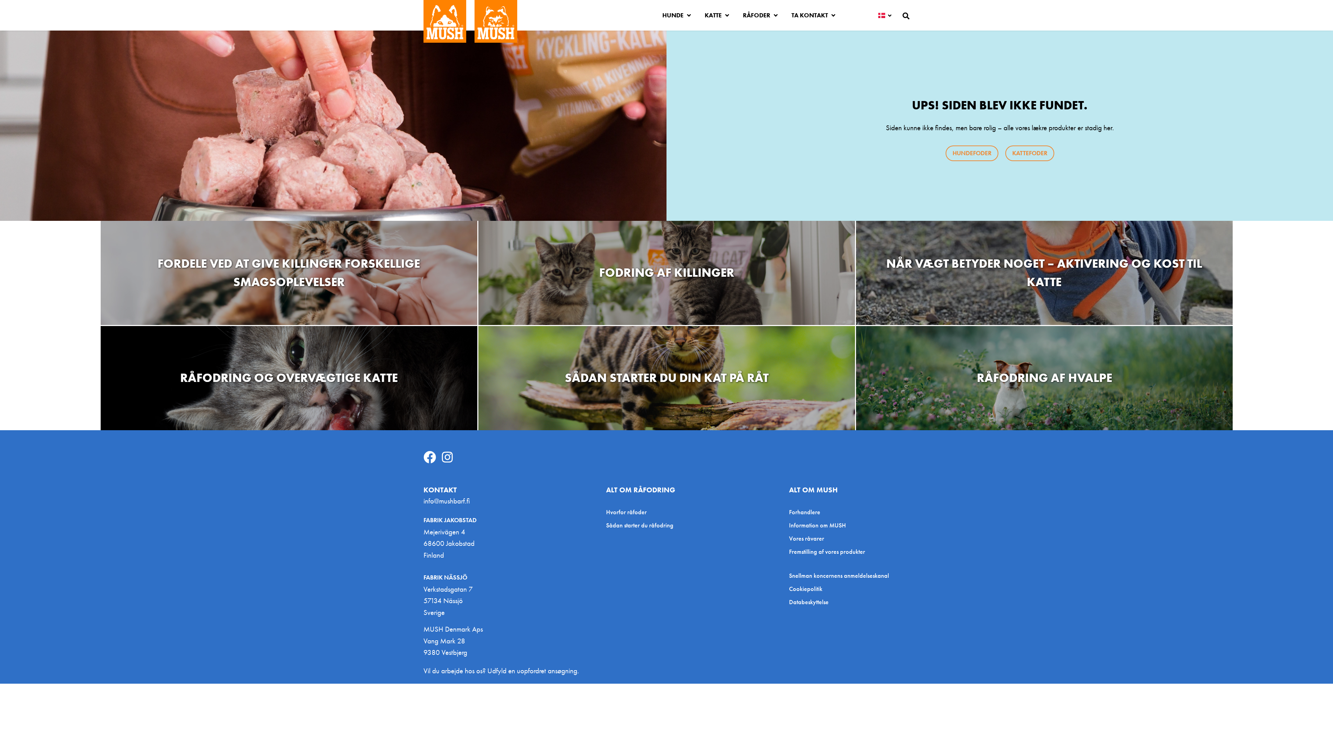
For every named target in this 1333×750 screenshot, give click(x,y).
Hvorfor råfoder (626, 512)
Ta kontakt (809, 15)
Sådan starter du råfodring (639, 525)
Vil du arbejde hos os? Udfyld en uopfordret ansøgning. (501, 670)
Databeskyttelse (809, 602)
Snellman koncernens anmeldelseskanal (839, 575)
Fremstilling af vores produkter (827, 552)
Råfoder (756, 15)
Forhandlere (804, 512)
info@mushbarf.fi (447, 501)
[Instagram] (447, 457)
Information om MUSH (817, 525)
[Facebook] (430, 457)
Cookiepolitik (805, 588)
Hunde (673, 15)
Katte (713, 15)
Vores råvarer (806, 538)
